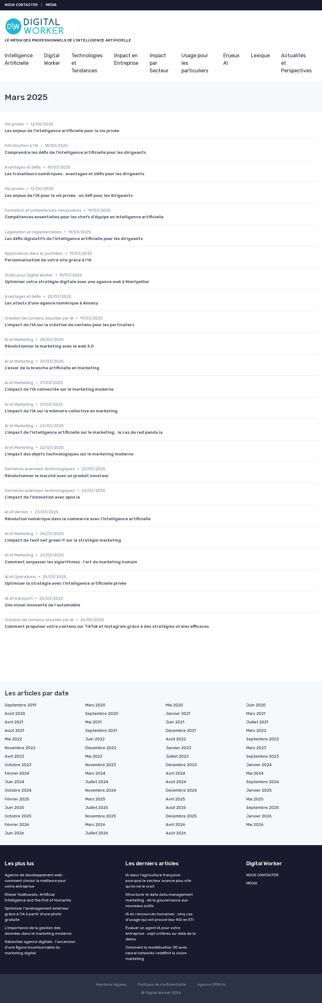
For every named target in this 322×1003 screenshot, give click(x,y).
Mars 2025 (95, 799)
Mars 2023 (256, 747)
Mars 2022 (256, 730)
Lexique (260, 56)
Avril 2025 (175, 799)
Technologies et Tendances (87, 63)
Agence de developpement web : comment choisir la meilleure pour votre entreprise (35, 881)
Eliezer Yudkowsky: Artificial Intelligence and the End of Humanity (38, 897)
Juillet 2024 (96, 781)
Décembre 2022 (100, 747)
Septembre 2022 (262, 739)
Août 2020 (15, 713)
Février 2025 (17, 799)
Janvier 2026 (259, 816)
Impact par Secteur (159, 63)
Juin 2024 (14, 781)
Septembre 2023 (262, 756)
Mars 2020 (95, 705)
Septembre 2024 (262, 781)
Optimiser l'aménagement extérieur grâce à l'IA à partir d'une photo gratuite (37, 914)
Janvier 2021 (178, 713)
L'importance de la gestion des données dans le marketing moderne (38, 931)
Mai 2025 (255, 799)
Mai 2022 (13, 739)
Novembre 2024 (100, 790)
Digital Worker (52, 59)
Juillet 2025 (96, 807)
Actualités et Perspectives (296, 63)
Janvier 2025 (259, 790)
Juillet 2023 (177, 756)
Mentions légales (111, 984)
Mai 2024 (255, 773)
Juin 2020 (256, 705)
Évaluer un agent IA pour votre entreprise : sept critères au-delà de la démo (160, 933)
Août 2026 (176, 833)
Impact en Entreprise (126, 59)
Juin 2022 (95, 739)
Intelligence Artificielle (19, 59)
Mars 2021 (255, 713)
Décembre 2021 (181, 730)
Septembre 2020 (101, 713)
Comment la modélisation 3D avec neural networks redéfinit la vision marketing (156, 953)
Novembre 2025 (100, 816)
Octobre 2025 (18, 816)
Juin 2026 (14, 833)
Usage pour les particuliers (194, 63)
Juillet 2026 (96, 833)
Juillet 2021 (257, 722)
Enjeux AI (231, 59)
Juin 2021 (175, 722)
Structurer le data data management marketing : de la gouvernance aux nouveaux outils (159, 900)
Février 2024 (17, 773)
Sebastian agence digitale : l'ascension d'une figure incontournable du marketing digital (40, 947)
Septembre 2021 (101, 730)
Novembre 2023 (100, 764)
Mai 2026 (255, 824)
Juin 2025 (14, 807)
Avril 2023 (14, 756)
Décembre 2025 (181, 816)
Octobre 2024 (18, 790)
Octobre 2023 (18, 764)
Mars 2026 (95, 824)
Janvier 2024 (259, 764)
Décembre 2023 (181, 764)
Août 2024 (176, 781)
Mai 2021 (93, 722)
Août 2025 (176, 807)
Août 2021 (14, 730)
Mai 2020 (174, 705)
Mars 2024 (95, 773)
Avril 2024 (175, 773)
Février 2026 (17, 824)
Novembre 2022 (20, 747)
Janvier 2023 (178, 747)
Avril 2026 (175, 824)
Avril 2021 (14, 722)
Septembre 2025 (262, 807)
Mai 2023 (94, 756)
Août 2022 (176, 739)
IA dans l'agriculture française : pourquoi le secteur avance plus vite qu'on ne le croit (158, 881)
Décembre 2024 (181, 790)
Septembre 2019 (20, 705)
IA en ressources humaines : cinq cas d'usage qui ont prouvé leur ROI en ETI (159, 917)
